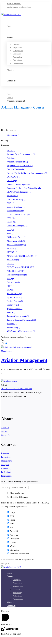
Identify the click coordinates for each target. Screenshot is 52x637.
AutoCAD (12, 158)
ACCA (11, 150)
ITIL (10, 230)
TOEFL (11, 312)
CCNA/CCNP (14, 177)
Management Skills (16, 241)
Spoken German (15, 309)
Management (13, 135)
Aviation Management (17, 162)
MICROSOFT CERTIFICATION (22, 256)
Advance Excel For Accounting (21, 154)
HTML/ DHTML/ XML (18, 214)
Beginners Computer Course (20, 165)
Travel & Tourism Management (21, 320)
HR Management (15, 211)
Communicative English (18, 184)
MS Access (13, 260)
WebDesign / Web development (21, 331)
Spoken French (14, 305)
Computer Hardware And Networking (24, 188)
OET (10, 263)
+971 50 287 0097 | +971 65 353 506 (16, 389)
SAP (10, 290)
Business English (15, 169)
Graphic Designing (16, 207)
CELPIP (12, 181)
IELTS (11, 222)
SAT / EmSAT (14, 294)
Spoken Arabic (14, 297)
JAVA (10, 233)
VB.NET (12, 324)
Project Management (17, 275)
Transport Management (18, 316)
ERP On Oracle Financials (19, 192)
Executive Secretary (16, 199)
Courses (10, 97)
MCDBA (12, 252)
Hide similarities (17, 493)
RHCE (11, 286)
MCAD (11, 248)
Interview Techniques (17, 226)
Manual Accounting (16, 245)
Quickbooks (13, 282)
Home (9, 94)
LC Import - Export (16, 237)
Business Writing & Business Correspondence (27, 173)
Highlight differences (19, 497)
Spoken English (15, 301)
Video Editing (14, 327)
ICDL (11, 218)
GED (10, 203)
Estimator (12, 196)
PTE (10, 278)
